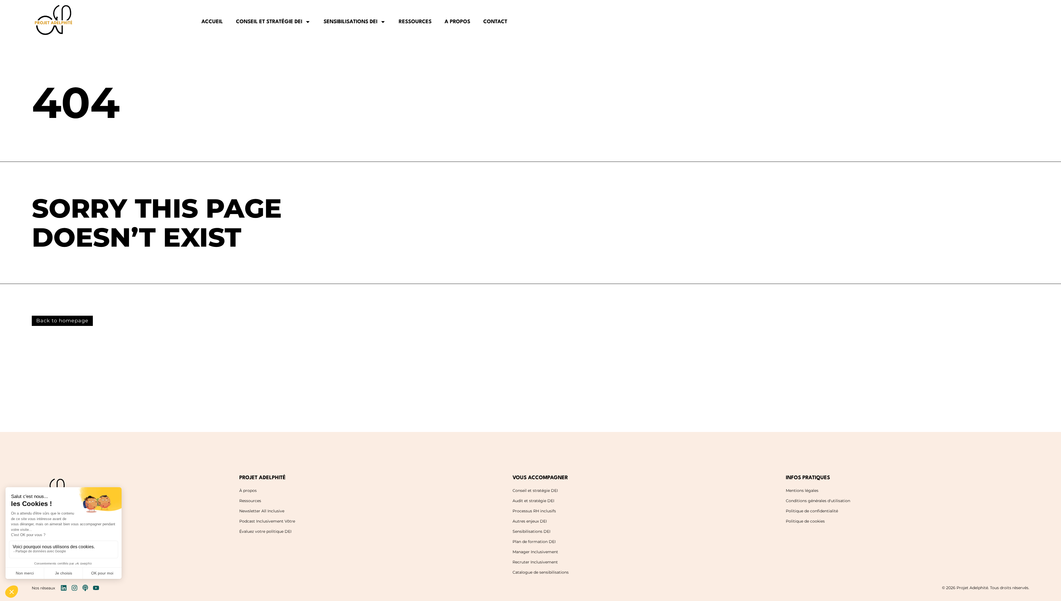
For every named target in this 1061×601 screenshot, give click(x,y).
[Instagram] (74, 588)
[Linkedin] (64, 588)
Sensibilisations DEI (350, 21)
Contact (495, 21)
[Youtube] (96, 588)
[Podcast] (85, 588)
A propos (457, 21)
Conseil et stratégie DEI (269, 21)
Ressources (415, 21)
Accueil (212, 21)
